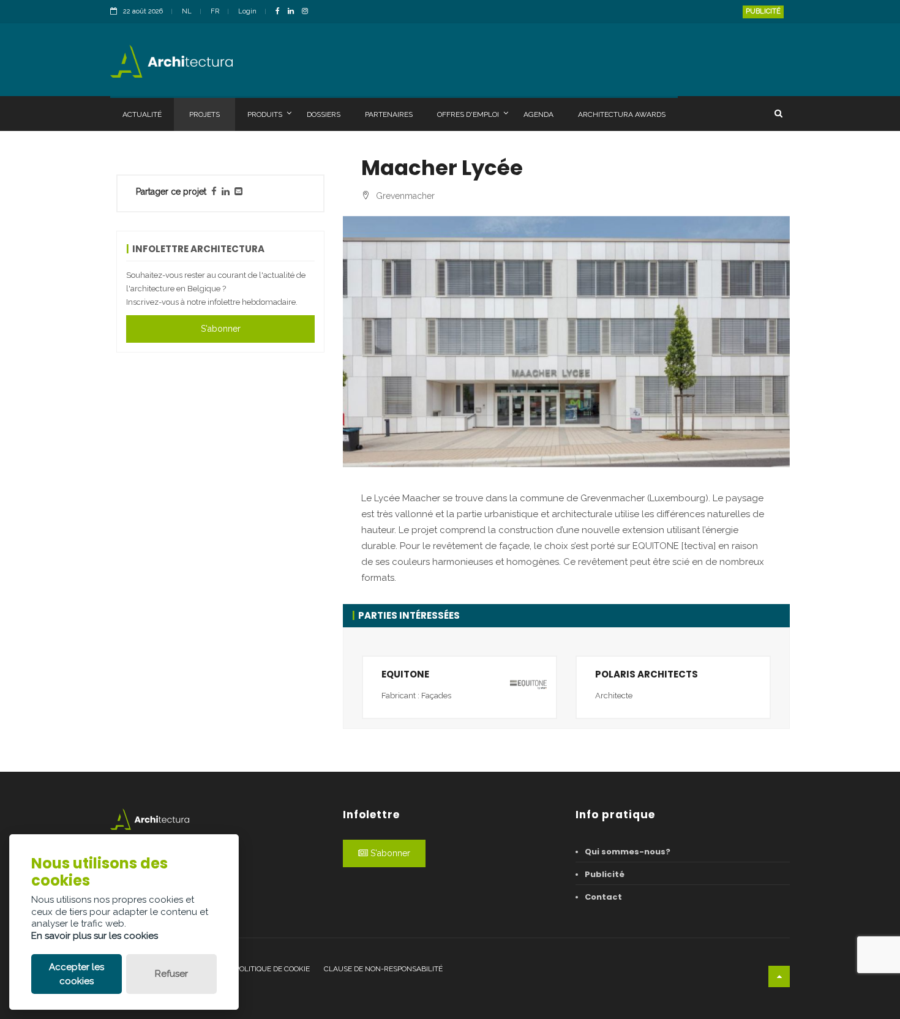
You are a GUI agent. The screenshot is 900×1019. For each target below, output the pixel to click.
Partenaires (389, 114)
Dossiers (323, 114)
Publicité (763, 11)
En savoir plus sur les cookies (94, 935)
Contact (603, 897)
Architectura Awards (622, 114)
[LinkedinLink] (294, 12)
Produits (264, 114)
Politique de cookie (272, 969)
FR (215, 11)
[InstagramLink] (308, 12)
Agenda (538, 114)
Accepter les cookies (76, 974)
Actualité (142, 114)
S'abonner (221, 329)
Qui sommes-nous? (627, 851)
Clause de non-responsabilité (383, 969)
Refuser (171, 973)
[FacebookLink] (281, 12)
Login (247, 11)
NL (187, 11)
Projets (204, 114)
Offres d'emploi (468, 114)
